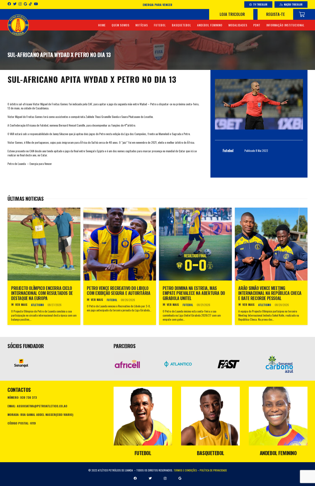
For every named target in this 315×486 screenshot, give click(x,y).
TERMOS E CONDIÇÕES (185, 470)
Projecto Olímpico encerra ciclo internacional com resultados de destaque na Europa (42, 293)
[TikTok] (30, 4)
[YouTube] (36, 4)
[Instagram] (20, 4)
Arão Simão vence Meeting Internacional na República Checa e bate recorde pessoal (269, 293)
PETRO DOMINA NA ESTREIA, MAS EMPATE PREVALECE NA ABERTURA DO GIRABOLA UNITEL (194, 293)
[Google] (25, 4)
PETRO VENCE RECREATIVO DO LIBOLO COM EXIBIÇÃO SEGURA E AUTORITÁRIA (118, 290)
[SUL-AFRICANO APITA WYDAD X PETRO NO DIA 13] (259, 104)
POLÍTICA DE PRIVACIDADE (213, 470)
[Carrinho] (302, 14)
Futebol (112, 300)
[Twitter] (14, 4)
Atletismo (37, 305)
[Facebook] (9, 4)
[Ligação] (18, 25)
